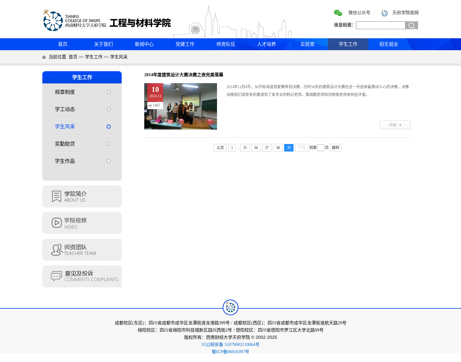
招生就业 (388, 44)
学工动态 (65, 109)
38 (278, 148)
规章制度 (65, 92)
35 (245, 148)
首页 (62, 44)
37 (267, 148)
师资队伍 (225, 44)
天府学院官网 (405, 12)
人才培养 (266, 44)
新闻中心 (144, 44)
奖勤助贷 (65, 143)
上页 (220, 148)
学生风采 (119, 57)
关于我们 (103, 44)
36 (256, 148)
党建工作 (185, 44)
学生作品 (65, 161)
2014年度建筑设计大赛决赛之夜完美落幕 (183, 74)
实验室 (307, 44)
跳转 (335, 148)
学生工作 (348, 44)
